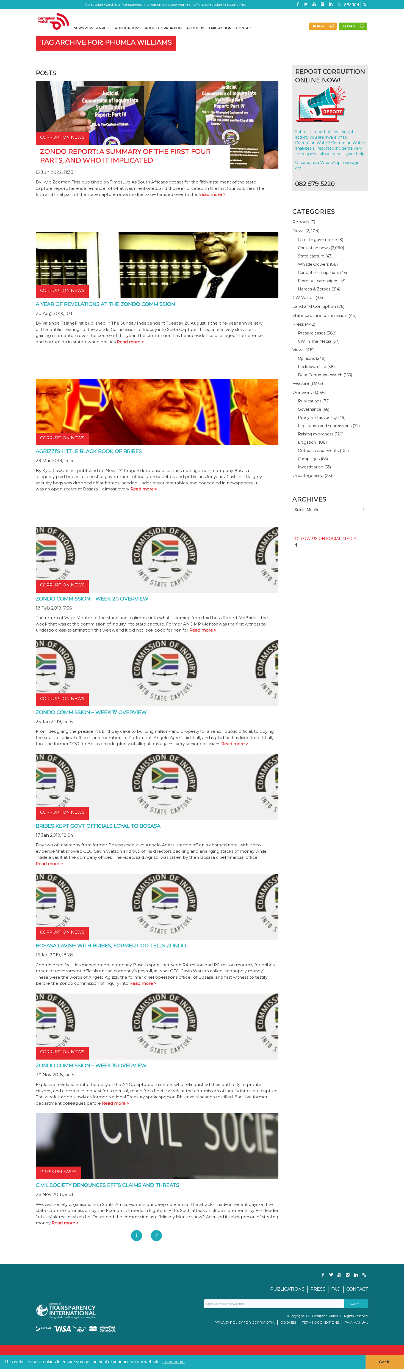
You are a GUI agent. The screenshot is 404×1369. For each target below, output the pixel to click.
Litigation (307, 442)
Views (298, 349)
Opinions (306, 358)
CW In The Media (314, 341)
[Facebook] (298, 4)
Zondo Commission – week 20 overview (92, 599)
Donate (349, 26)
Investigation (310, 467)
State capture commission (319, 315)
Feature (300, 383)
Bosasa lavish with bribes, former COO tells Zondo (111, 946)
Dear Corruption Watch (320, 374)
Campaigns (309, 458)
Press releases (311, 333)
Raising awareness (315, 434)
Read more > (212, 194)
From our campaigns (318, 280)
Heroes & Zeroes (314, 289)
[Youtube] (314, 4)
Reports (300, 221)
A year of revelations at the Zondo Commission (105, 304)
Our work (302, 392)
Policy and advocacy (317, 417)
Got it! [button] (385, 1362)
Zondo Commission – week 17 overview (91, 712)
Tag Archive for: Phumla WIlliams (106, 42)
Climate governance (317, 239)
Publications (309, 401)
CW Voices (303, 297)
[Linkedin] (330, 4)
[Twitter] (306, 4)
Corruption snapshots (318, 272)
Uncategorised (307, 475)
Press (298, 324)
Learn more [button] (173, 1361)
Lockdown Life (312, 366)
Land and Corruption (314, 306)
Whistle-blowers (313, 264)
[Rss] (339, 4)
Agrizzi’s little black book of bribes (89, 451)
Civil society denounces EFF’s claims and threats (107, 1185)
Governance (309, 409)
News (298, 230)
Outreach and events (318, 450)
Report (319, 26)
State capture (311, 256)
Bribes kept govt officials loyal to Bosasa (98, 826)
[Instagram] (322, 4)
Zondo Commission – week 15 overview (91, 1066)
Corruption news (314, 247)
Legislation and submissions (325, 425)
